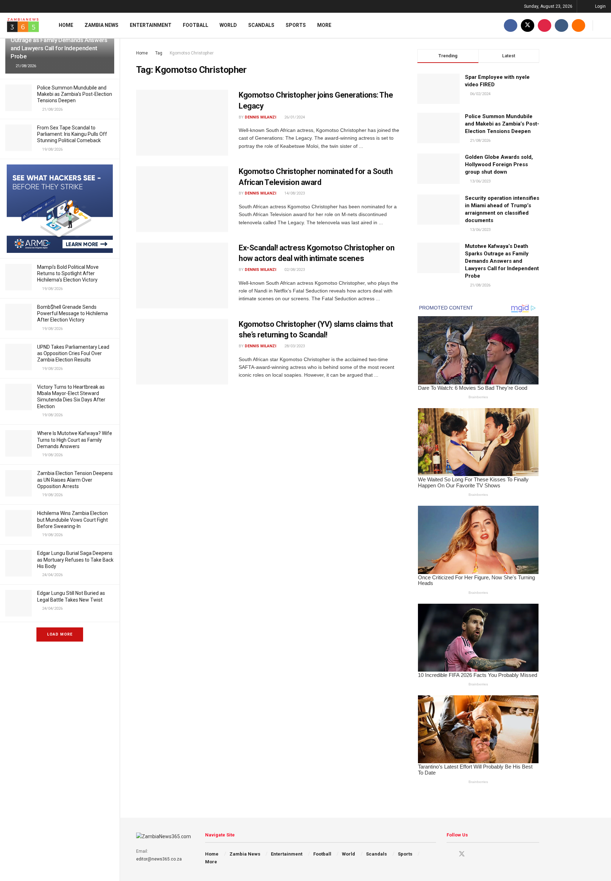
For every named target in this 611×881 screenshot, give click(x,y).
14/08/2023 (294, 193)
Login (600, 6)
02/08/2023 (294, 269)
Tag (158, 53)
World (228, 25)
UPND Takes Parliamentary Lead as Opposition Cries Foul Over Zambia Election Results (73, 353)
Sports (296, 25)
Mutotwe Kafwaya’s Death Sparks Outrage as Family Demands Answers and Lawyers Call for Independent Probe (502, 261)
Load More (59, 634)
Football (195, 25)
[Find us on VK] (561, 25)
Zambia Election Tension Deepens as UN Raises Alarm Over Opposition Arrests (75, 479)
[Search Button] (603, 25)
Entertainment (150, 25)
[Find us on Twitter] (527, 25)
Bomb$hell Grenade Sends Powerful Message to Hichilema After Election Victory (72, 313)
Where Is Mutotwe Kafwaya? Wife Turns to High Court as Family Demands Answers (74, 439)
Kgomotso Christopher (192, 53)
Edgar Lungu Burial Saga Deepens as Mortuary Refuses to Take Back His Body (75, 559)
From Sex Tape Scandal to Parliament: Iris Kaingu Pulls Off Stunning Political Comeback (72, 134)
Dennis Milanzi (260, 117)
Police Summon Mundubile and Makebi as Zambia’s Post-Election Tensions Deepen (74, 94)
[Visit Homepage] (23, 25)
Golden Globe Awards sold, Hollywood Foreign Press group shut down (499, 164)
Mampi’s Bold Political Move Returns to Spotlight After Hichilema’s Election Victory (68, 273)
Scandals (261, 25)
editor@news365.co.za (159, 859)
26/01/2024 (294, 117)
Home (66, 25)
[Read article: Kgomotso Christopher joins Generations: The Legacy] (182, 123)
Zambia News (101, 25)
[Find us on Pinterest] (544, 25)
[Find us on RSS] (578, 25)
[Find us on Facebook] (510, 25)
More (324, 25)
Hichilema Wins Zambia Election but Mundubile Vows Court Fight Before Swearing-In (72, 519)
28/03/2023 (294, 346)
